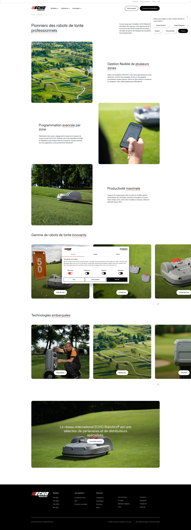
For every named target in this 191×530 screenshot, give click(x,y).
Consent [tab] (73, 254)
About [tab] (118, 254)
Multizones (122, 373)
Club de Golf (60, 292)
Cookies (121, 500)
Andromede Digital (155, 522)
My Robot (135, 1)
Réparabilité (60, 373)
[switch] (87, 273)
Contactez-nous (80, 498)
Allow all (117, 279)
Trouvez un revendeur (149, 8)
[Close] (187, 17)
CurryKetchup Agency (143, 522)
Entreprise (122, 292)
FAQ (76, 501)
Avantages (99, 501)
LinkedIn (142, 507)
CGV (119, 507)
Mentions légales (124, 504)
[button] (158, 304)
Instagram (143, 500)
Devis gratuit (131, 8)
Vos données (122, 497)
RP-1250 (55, 507)
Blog (97, 507)
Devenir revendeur (145, 1)
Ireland (157, 31)
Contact (154, 1)
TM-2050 (56, 504)
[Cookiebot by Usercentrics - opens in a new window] (120, 249)
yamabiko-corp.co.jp (125, 522)
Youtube (142, 497)
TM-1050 (56, 501)
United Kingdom (179, 25)
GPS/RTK (184, 373)
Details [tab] (95, 254)
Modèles (56, 493)
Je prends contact (95, 441)
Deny (74, 279)
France (183, 31)
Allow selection (96, 279)
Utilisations (100, 498)
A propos (99, 504)
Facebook (143, 504)
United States (161, 25)
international (170, 31)
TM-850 (55, 498)
